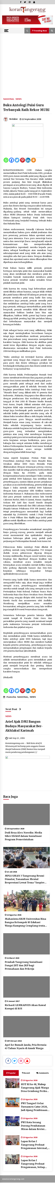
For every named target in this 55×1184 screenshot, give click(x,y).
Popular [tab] (12, 1073)
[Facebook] (11, 160)
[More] (33, 160)
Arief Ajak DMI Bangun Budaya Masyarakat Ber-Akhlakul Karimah (24, 726)
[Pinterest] (22, 160)
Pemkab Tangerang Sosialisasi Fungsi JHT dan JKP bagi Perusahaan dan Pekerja (23, 965)
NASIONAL (8, 99)
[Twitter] (17, 160)
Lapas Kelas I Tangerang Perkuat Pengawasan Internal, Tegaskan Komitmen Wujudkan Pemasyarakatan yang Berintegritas (34, 1145)
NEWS (19, 99)
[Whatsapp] (6, 160)
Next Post (11, 709)
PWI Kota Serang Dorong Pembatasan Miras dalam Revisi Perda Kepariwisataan (34, 1126)
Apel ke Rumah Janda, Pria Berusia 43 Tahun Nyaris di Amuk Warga (25, 1046)
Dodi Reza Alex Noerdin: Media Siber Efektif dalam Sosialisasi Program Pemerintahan (23, 836)
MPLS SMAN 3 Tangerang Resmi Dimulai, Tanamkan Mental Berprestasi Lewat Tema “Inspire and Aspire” (24, 879)
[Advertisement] (27, 62)
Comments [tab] (44, 1073)
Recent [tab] (26, 1073)
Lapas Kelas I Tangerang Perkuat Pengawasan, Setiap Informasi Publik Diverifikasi (33, 1164)
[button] (27, 30)
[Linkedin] (28, 160)
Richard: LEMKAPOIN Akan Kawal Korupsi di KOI (25, 1007)
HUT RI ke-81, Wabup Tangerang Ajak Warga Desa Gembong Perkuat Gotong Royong (35, 1088)
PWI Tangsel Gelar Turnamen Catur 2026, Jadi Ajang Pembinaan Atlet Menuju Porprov (34, 1107)
